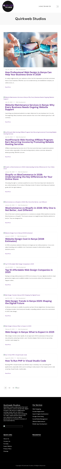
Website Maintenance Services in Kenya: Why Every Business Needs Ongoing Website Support (29, 107)
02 (9, 388)
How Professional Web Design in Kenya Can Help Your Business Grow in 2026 (28, 73)
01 (5, 388)
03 (13, 388)
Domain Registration (38, 411)
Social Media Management (40, 419)
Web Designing (36, 409)
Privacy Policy (7, 449)
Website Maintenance (38, 421)
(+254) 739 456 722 (45, 6)
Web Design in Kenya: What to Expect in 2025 (29, 332)
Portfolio (5, 444)
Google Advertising (38, 416)
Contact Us (6, 441)
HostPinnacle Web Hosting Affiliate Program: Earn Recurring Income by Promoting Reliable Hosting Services (29, 142)
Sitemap (5, 451)
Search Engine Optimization (40, 414)
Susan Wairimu (7, 446)
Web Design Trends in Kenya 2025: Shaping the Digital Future (28, 302)
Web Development (20, 69)
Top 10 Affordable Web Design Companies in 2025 (29, 271)
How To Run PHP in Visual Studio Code (25, 360)
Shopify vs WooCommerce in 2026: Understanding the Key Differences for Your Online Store (28, 177)
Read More (8, 87)
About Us (6, 439)
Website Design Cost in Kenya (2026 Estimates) (24, 240)
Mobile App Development (39, 424)
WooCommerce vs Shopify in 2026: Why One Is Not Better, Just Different (30, 209)
